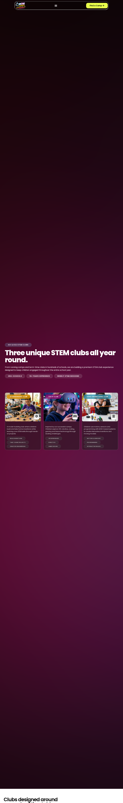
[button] (56, 6)
